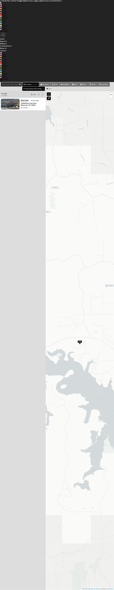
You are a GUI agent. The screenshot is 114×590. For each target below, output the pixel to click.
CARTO (111, 589)
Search (2, 41)
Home (2, 39)
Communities (5, 46)
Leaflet (86, 589)
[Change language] (1, 5)
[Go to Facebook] (0, 2)
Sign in (6, 31)
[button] (111, 94)
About (2, 48)
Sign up (2, 31)
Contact (3, 50)
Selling (2, 44)
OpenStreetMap (95, 589)
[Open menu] (0, 81)
